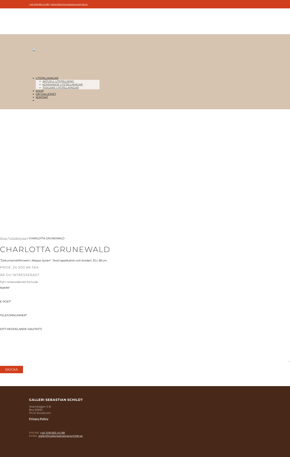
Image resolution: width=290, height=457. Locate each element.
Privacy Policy (38, 418)
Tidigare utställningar (60, 87)
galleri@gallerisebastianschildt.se (69, 4)
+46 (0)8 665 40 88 (39, 4)
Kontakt (42, 97)
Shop (40, 91)
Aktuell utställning (58, 81)
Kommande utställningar (62, 84)
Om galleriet (46, 94)
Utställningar (47, 78)
